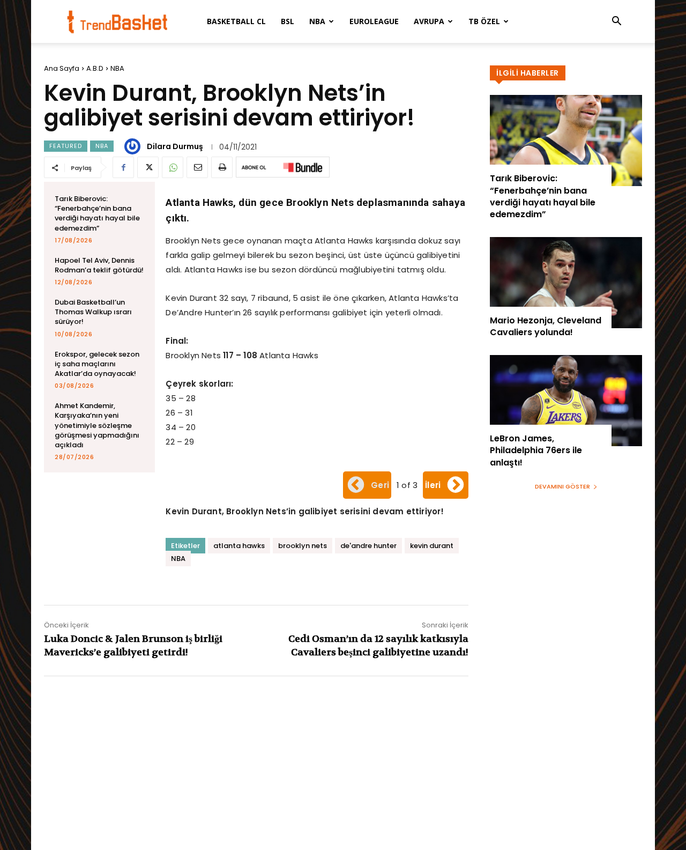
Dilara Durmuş (175, 146)
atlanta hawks (239, 546)
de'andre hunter (368, 546)
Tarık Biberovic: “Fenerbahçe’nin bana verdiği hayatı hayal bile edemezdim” (97, 213)
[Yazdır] (222, 167)
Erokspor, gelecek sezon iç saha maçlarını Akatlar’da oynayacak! (97, 364)
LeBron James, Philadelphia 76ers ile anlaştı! (536, 450)
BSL (287, 21)
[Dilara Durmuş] (134, 146)
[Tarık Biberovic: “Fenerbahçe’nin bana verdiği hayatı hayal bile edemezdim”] (566, 140)
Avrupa (429, 21)
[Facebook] (123, 167)
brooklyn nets (302, 546)
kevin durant (431, 546)
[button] (616, 22)
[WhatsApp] (172, 167)
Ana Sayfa (61, 68)
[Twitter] (148, 167)
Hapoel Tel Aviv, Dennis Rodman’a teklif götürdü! (99, 265)
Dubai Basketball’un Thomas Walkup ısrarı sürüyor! (93, 312)
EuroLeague (374, 21)
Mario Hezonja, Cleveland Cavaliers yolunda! (545, 326)
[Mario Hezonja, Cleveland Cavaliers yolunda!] (566, 282)
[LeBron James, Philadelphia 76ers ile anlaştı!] (566, 400)
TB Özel (484, 21)
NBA (317, 21)
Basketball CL (236, 21)
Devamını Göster (562, 486)
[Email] (197, 167)
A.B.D (94, 68)
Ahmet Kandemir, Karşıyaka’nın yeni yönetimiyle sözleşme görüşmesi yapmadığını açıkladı (97, 425)
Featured (65, 146)
